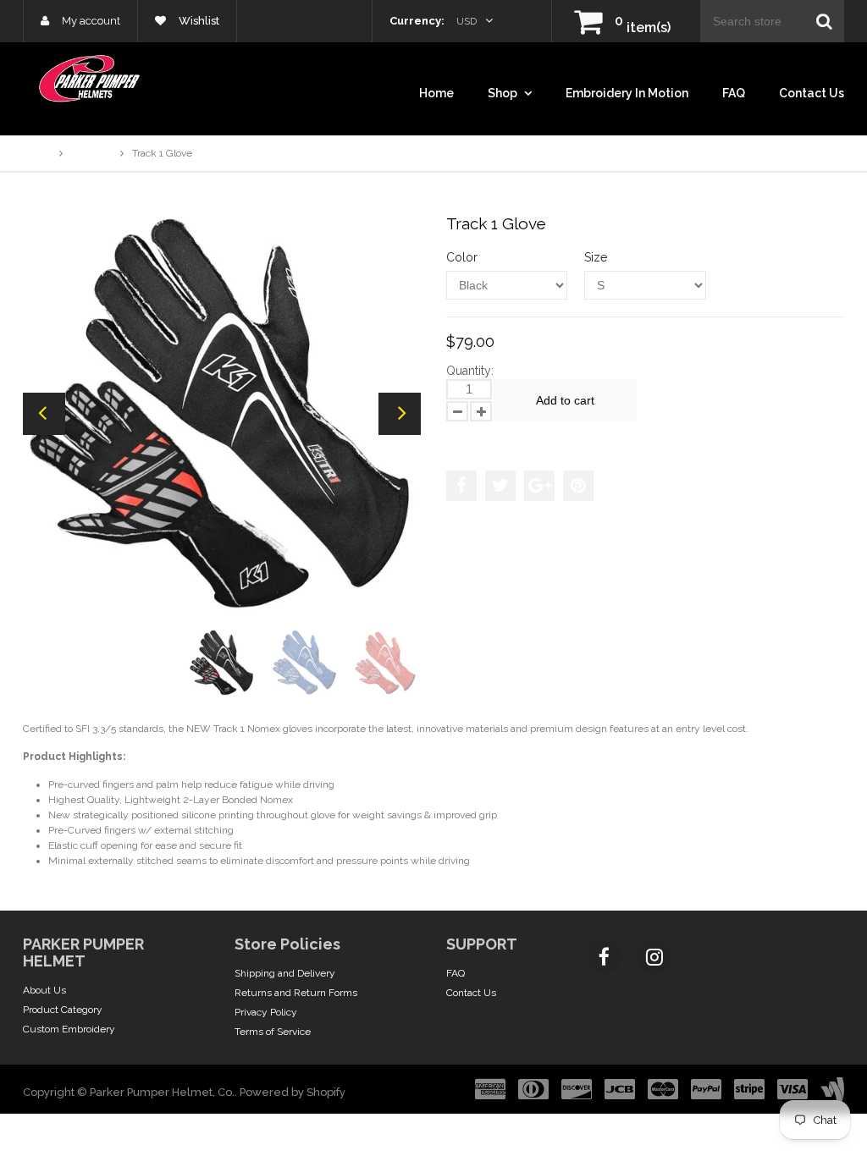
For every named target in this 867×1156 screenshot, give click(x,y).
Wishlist (197, 20)
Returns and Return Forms (296, 993)
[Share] (461, 486)
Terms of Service (273, 1032)
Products (91, 153)
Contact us (811, 93)
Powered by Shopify (292, 1092)
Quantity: (470, 370)
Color (462, 257)
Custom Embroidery (69, 1029)
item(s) (643, 27)
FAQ (733, 93)
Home (436, 93)
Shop (504, 93)
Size (595, 257)
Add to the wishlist (500, 437)
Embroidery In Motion (627, 93)
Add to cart (565, 400)
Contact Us (471, 993)
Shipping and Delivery (285, 973)
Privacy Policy (266, 1012)
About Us (44, 990)
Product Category (62, 1010)
